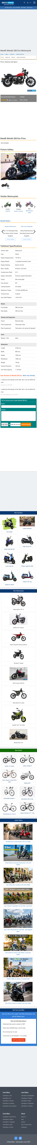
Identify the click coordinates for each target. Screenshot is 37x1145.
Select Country (24, 2)
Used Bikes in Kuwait (8, 1127)
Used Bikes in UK (7, 1098)
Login (30, 2)
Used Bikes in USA (7, 1095)
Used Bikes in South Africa (9, 1117)
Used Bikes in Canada (8, 1101)
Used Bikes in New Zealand (9, 1106)
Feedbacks (24, 1127)
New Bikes (23, 7)
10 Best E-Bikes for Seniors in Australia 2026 (18, 979)
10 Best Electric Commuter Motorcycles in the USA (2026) (18, 864)
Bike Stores (29, 7)
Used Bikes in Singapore (9, 1122)
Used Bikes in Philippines (27, 1103)
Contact (23, 1122)
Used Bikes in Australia (8, 1103)
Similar (7, 57)
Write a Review (23, 100)
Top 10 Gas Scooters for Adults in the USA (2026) (18, 1003)
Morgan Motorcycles (10, 226)
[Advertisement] (18, 29)
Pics (2, 57)
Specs (13, 57)
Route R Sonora (18, 211)
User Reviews (21, 57)
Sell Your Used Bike (18, 1010)
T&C (22, 1124)
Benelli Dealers (5, 221)
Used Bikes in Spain (7, 1124)
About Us (23, 1117)
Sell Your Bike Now (18, 1040)
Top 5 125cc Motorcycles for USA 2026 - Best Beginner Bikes (18, 930)
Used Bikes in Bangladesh (27, 1095)
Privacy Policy (27, 1124)
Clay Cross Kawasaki (27, 226)
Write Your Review (29, 375)
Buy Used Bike (16, 7)
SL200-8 (7, 211)
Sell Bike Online (8, 7)
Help (22, 1119)
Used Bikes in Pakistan (26, 1098)
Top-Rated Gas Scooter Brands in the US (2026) (18, 842)
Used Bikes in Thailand (26, 1106)
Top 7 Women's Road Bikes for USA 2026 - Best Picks (18, 906)
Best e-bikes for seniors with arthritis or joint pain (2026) (18, 953)
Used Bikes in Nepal (26, 1101)
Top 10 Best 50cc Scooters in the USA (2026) (18, 885)
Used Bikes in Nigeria (8, 1119)
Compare (22, 97)
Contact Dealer (10, 239)
